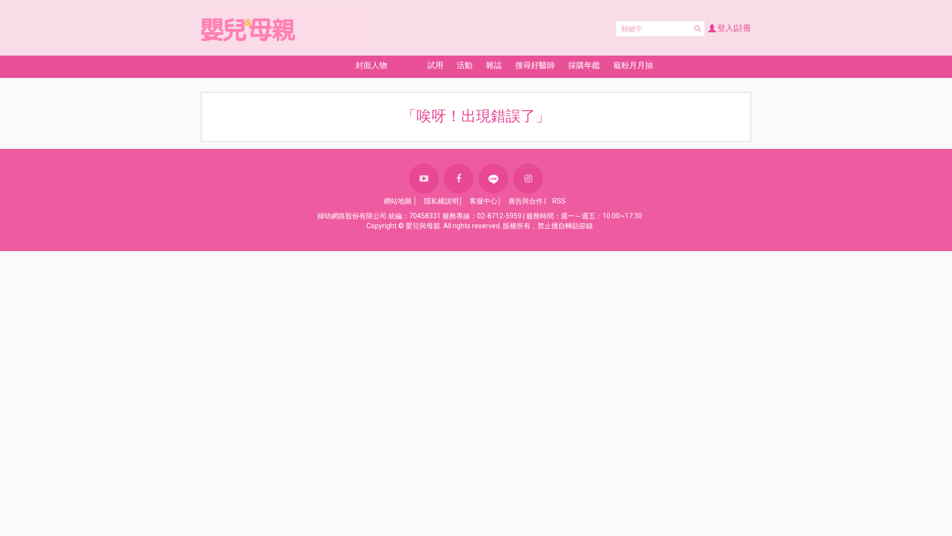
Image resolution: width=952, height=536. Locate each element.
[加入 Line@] (493, 179)
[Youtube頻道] (424, 179)
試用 (435, 65)
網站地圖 (398, 201)
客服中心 (483, 201)
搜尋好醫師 (535, 65)
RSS (559, 201)
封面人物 (371, 65)
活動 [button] (465, 65)
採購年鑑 (584, 65)
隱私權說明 (441, 201)
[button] (313, 65)
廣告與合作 (525, 201)
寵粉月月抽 (633, 65)
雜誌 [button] (494, 65)
